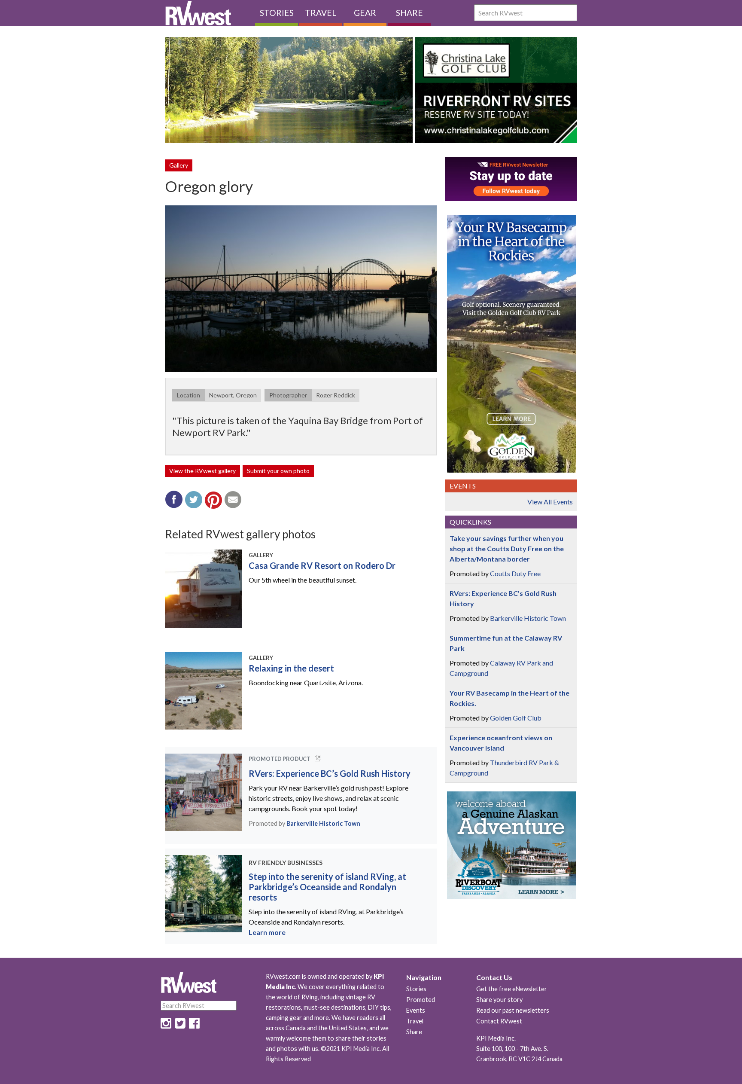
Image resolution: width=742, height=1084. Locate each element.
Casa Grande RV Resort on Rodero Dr (322, 565)
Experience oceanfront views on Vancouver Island (501, 742)
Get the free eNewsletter (511, 988)
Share (409, 13)
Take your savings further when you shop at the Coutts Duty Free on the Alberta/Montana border (507, 548)
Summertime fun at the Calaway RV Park (506, 643)
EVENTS (463, 486)
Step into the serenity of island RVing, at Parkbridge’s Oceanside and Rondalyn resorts (327, 886)
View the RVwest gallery (202, 470)
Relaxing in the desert (291, 668)
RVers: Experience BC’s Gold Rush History (330, 773)
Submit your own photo (278, 470)
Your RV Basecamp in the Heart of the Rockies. (509, 698)
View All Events (550, 502)
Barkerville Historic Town (323, 823)
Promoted (420, 999)
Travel (321, 13)
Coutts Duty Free (515, 573)
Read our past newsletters (512, 1010)
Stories (277, 13)
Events (415, 1010)
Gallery (178, 165)
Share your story (499, 999)
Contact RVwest (499, 1021)
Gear (365, 13)
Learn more (267, 932)
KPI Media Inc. (496, 1038)
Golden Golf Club (515, 718)
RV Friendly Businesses (285, 862)
